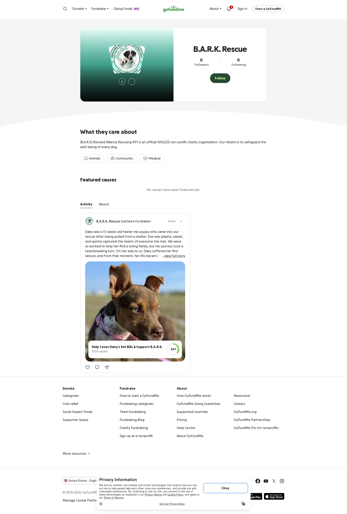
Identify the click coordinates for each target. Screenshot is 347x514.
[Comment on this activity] (97, 367)
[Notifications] (229, 9)
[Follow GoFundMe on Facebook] (258, 481)
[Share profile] (122, 81)
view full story (174, 256)
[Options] (181, 221)
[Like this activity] (87, 367)
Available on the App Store (274, 496)
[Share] (106, 367)
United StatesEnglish (83, 480)
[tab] (86, 205)
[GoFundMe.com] (173, 8)
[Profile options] (132, 81)
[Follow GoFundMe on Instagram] (282, 481)
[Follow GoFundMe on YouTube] (266, 481)
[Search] (65, 9)
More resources (74, 453)
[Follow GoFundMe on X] (274, 481)
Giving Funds (126, 8)
